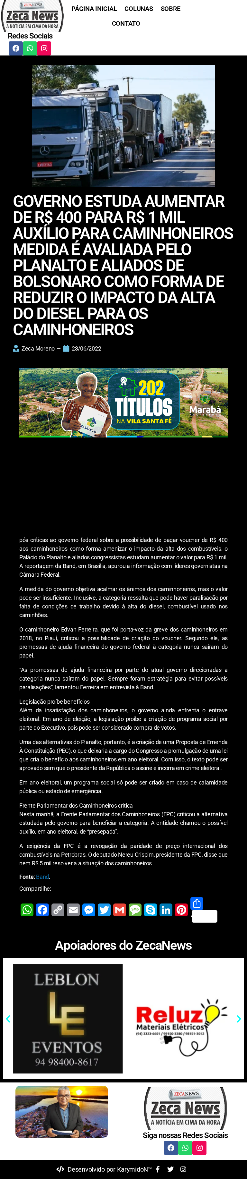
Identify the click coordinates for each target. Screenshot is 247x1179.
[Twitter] (104, 909)
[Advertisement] (123, 488)
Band (42, 876)
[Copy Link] (58, 909)
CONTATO (126, 23)
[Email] (73, 909)
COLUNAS (138, 9)
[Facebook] (16, 48)
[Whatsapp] (30, 48)
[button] (8, 1019)
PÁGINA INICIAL (94, 9)
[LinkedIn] (166, 909)
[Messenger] (88, 909)
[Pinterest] (181, 909)
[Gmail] (119, 909)
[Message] (135, 909)
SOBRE (171, 9)
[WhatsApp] (27, 909)
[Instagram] (44, 48)
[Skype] (150, 909)
